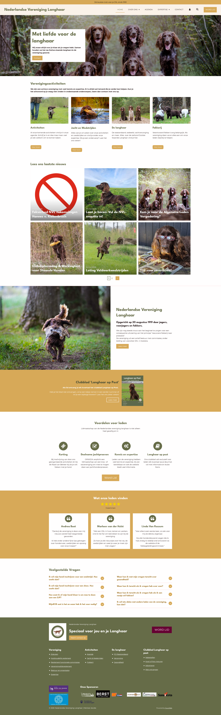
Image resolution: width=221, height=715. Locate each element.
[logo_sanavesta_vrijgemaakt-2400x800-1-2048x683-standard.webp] (165, 694)
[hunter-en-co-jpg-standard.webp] (134, 694)
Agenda (90, 654)
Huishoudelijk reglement (61, 658)
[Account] (190, 9)
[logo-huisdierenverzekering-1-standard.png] (87, 701)
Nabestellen (150, 657)
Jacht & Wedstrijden (95, 658)
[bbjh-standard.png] (87, 694)
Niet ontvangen (151, 670)
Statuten (54, 654)
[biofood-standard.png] (118, 694)
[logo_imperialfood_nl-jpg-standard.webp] (149, 694)
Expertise (54, 674)
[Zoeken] (197, 9)
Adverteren (149, 666)
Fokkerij (90, 662)
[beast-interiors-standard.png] (103, 694)
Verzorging (118, 658)
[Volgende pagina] (117, 278)
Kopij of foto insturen (154, 661)
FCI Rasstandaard (121, 654)
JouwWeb (168, 708)
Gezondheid (119, 662)
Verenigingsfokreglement (61, 666)
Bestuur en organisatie (60, 670)
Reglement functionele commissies (65, 662)
